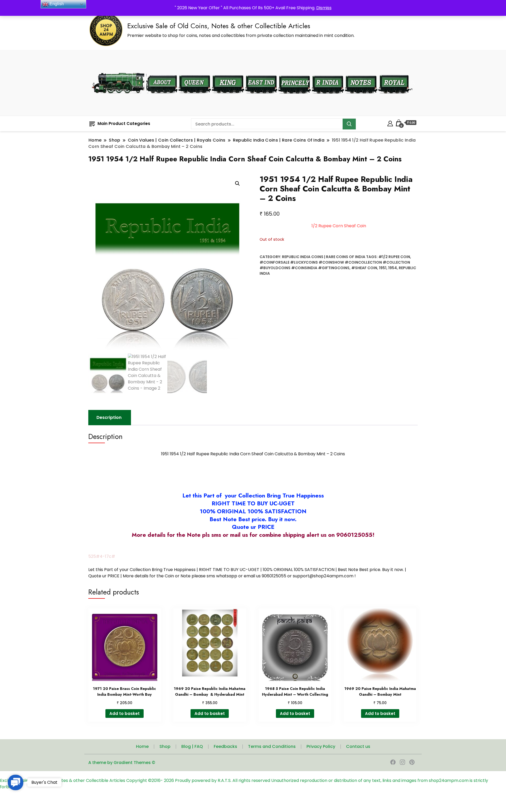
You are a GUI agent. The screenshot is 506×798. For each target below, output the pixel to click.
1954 (392, 267)
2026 (169, 780)
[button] (237, 183)
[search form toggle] (413, 83)
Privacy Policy (320, 746)
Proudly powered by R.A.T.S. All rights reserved (222, 780)
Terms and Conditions (272, 746)
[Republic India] (328, 72)
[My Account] (390, 122)
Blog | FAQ (192, 746)
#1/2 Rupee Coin (394, 256)
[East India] (261, 72)
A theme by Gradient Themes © (121, 763)
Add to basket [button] (124, 713)
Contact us (358, 746)
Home (142, 746)
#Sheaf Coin (364, 267)
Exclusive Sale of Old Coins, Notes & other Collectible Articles (218, 26)
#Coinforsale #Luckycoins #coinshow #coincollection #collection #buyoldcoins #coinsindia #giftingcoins (335, 265)
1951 (382, 267)
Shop (165, 746)
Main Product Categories (124, 123)
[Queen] (194, 72)
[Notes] (361, 72)
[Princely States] (294, 72)
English (56, 4)
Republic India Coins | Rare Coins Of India (323, 256)
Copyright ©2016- (145, 780)
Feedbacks (225, 746)
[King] (228, 72)
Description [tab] (108, 417)
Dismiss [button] (324, 8)
